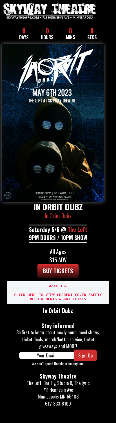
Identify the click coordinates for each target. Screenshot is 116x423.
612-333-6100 (58, 403)
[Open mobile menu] (105, 11)
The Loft (77, 229)
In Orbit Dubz (58, 216)
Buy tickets (58, 271)
